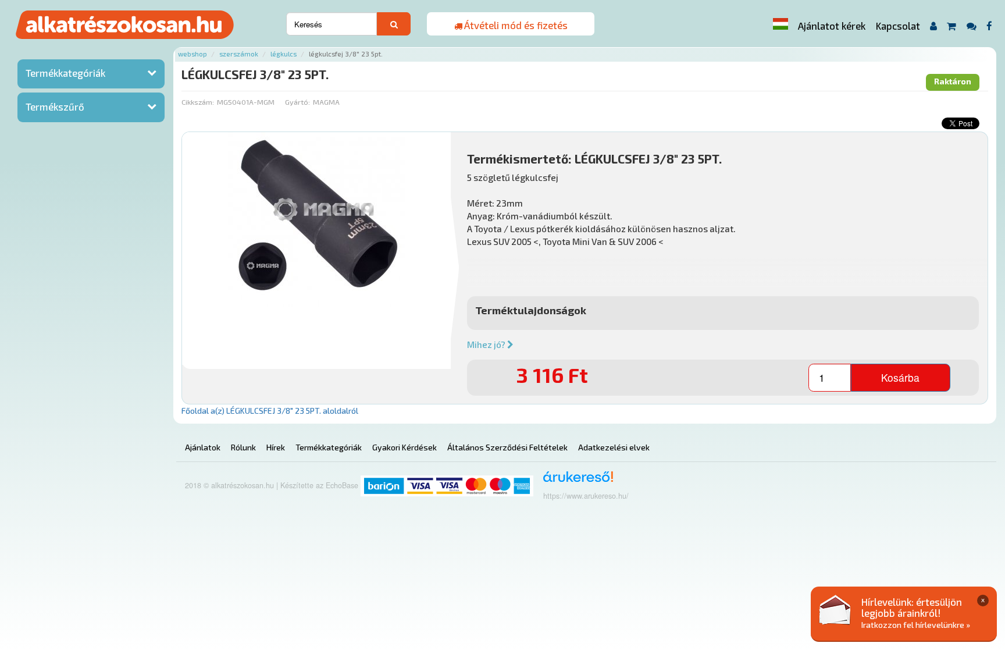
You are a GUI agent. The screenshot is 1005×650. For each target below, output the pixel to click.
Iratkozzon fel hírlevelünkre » (915, 625)
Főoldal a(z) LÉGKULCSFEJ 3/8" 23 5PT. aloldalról (269, 410)
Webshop (192, 54)
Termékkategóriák (65, 73)
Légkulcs (283, 54)
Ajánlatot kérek (831, 25)
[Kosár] (951, 26)
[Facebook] (989, 26)
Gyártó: (297, 101)
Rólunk (243, 447)
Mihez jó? (487, 344)
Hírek (275, 447)
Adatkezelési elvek (614, 447)
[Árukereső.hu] (574, 481)
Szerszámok (238, 54)
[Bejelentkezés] (933, 26)
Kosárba (900, 377)
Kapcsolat (898, 25)
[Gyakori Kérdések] (971, 26)
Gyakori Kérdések (404, 447)
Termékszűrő (55, 106)
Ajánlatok (202, 447)
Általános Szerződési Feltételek (507, 447)
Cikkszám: (197, 101)
